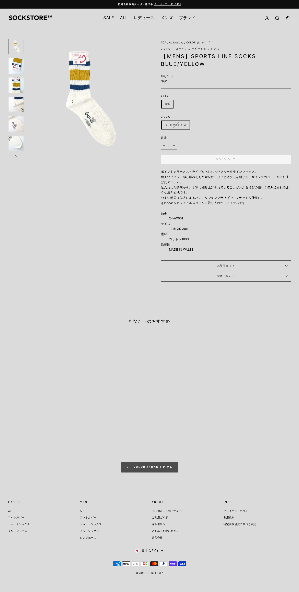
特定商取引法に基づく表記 (240, 524)
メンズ (166, 17)
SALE (108, 17)
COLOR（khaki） (197, 42)
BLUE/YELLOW (176, 125)
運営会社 (157, 537)
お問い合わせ (226, 276)
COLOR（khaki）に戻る (152, 466)
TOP (163, 42)
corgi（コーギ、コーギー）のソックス (190, 48)
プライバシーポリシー (237, 510)
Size (165, 95)
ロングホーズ (88, 537)
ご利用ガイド (226, 265)
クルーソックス (17, 530)
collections (176, 42)
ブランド (187, 17)
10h (167, 104)
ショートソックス (19, 524)
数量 (164, 137)
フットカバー (16, 517)
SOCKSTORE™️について (167, 510)
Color (167, 116)
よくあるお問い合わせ (165, 530)
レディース (144, 17)
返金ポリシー (160, 524)
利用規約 (229, 517)
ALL (124, 17)
